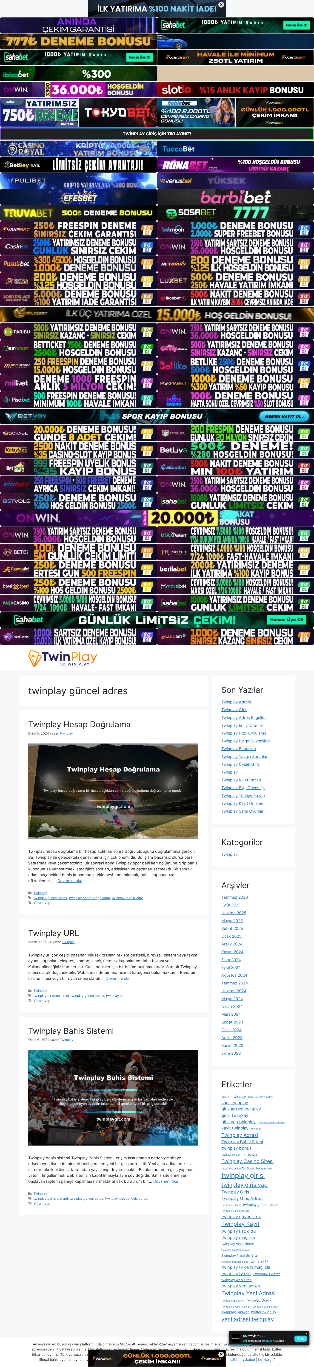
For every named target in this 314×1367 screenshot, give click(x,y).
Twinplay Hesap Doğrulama (79, 724)
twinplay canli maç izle (239, 1154)
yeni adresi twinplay (247, 1319)
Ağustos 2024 (234, 975)
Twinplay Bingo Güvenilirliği (246, 741)
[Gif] (157, 314)
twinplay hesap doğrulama (89, 898)
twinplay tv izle (236, 1273)
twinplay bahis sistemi (51, 1198)
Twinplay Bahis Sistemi (71, 1031)
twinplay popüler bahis (234, 1261)
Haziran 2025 (233, 913)
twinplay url (114, 996)
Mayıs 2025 (232, 920)
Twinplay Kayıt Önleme (242, 803)
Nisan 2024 (232, 1006)
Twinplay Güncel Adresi (235, 1210)
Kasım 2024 (232, 952)
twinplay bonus (236, 1148)
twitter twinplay (263, 1312)
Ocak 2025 (231, 936)
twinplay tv (259, 1261)
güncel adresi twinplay (271, 1122)
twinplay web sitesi (236, 1280)
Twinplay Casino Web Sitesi (237, 1168)
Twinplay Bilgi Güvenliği (243, 788)
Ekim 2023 (231, 1053)
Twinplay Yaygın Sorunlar (244, 756)
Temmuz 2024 (234, 983)
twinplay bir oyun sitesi (51, 996)
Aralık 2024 (232, 944)
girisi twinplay (234, 1115)
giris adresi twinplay (241, 1108)
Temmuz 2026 (234, 897)
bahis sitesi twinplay (260, 1097)
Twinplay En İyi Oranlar (242, 725)
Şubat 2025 (232, 928)
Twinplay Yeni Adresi (248, 1293)
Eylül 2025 (230, 905)
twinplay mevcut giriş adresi (126, 1198)
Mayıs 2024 (232, 998)
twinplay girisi (243, 1175)
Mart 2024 (231, 1014)
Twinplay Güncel (231, 1205)
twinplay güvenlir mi (241, 1216)
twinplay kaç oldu (238, 1231)
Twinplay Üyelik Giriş (240, 764)
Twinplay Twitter (266, 1274)
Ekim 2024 (231, 959)
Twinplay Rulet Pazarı (241, 780)
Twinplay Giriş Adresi (242, 1198)
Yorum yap (42, 903)
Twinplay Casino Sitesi (247, 1161)
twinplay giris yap (244, 1184)
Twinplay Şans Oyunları (242, 811)
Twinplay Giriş (234, 709)
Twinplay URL (53, 933)
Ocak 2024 (231, 1030)
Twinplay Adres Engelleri (244, 717)
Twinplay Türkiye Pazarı (243, 795)
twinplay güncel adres (50, 898)
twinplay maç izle (238, 1237)
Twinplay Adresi (236, 702)
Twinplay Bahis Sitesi (242, 1141)
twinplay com (264, 1168)
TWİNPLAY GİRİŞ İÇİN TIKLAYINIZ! (157, 133)
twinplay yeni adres (240, 1285)
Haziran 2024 (233, 991)
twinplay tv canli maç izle (245, 1267)
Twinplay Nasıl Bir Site (239, 1255)
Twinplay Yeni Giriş (232, 1300)
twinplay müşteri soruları (235, 1250)
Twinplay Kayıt (240, 1224)
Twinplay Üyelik (258, 1300)
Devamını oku (69, 880)
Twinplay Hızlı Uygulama (243, 733)
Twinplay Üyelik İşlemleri (236, 1306)
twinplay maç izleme (127, 898)
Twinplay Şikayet (235, 1312)
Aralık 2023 (232, 1037)
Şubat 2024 (232, 1022)
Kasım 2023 (232, 1045)
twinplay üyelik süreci (265, 1306)
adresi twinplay (233, 1096)
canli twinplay (234, 1102)
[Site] (78, 229)
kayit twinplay (234, 1127)
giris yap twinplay (238, 1121)
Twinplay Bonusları (238, 748)
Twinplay (40, 893)
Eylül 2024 (231, 967)
